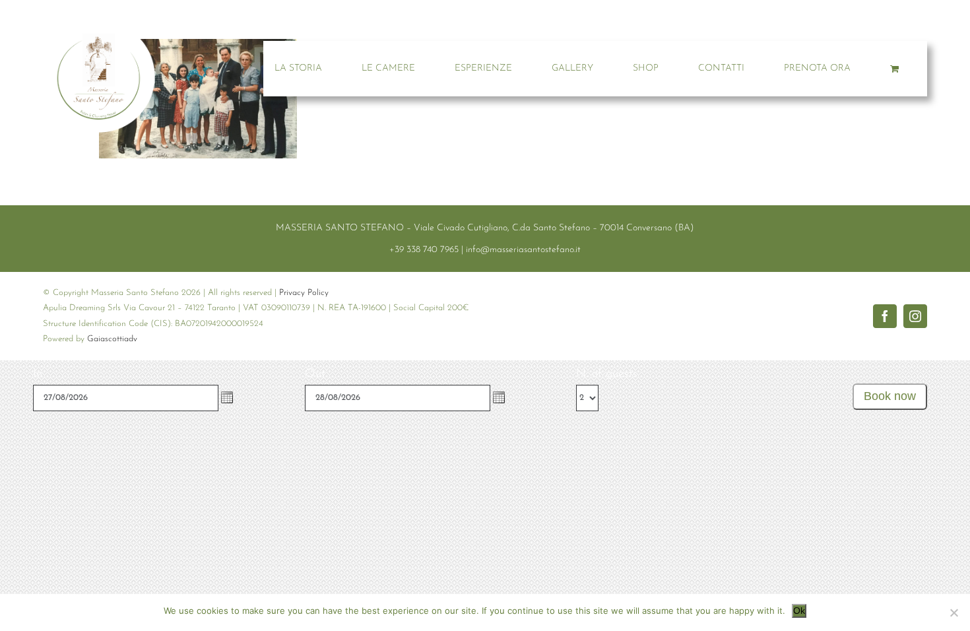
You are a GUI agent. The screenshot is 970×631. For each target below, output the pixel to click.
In (37, 374)
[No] (953, 612)
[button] (227, 397)
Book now (890, 396)
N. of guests (606, 374)
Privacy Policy (304, 292)
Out (315, 374)
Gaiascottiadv (112, 339)
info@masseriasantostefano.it (523, 250)
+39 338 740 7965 (424, 250)
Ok (799, 610)
